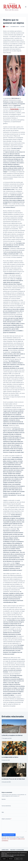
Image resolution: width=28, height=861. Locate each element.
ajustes (11, 856)
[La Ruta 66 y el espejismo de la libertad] (14, 726)
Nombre (4, 799)
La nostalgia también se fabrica (10, 757)
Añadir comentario (6, 819)
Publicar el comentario (8, 834)
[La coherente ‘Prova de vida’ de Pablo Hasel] (14, 770)
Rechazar (11, 858)
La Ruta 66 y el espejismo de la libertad (12, 735)
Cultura (22, 26)
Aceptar (4, 858)
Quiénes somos (5, 849)
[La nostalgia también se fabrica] (14, 748)
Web (3, 812)
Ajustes (17, 858)
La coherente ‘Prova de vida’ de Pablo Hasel (13, 779)
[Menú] (25, 6)
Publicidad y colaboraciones (17, 849)
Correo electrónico (6, 805)
